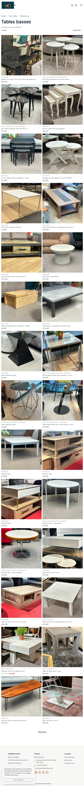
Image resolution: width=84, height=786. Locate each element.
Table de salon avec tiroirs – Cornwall (13, 622)
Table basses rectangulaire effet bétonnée (56, 326)
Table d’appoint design (8, 375)
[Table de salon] (21, 450)
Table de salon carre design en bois (13, 671)
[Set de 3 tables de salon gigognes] (62, 104)
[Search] (81, 5)
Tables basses (4, 77)
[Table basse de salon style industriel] (21, 252)
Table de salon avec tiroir (50, 572)
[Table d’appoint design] (21, 351)
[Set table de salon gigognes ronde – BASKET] (62, 154)
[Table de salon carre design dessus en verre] (62, 597)
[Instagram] (39, 772)
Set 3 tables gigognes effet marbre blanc (55, 79)
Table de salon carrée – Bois (51, 671)
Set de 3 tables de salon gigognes (53, 128)
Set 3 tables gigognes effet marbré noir (14, 128)
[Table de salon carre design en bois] (21, 647)
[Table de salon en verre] (62, 696)
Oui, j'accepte (18, 780)
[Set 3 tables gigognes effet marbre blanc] (62, 55)
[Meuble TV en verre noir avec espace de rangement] (21, 55)
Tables (61, 373)
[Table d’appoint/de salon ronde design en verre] (62, 400)
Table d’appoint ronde (8, 424)
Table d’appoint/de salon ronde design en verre (58, 424)
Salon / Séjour (13, 16)
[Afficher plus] (42, 732)
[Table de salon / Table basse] (62, 499)
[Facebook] (35, 772)
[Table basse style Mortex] (62, 252)
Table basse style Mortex (50, 276)
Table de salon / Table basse (51, 523)
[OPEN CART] (76, 5)
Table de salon (6, 474)
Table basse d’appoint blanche (11, 227)
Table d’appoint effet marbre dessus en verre (57, 375)
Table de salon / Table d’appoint (11, 572)
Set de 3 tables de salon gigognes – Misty (15, 178)
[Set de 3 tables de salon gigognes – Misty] (21, 154)
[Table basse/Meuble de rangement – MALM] (21, 302)
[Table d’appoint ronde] (21, 400)
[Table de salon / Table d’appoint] (21, 548)
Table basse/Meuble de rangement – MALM (15, 326)
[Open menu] (15, 5)
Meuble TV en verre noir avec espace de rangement (18, 79)
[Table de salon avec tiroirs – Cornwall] (21, 597)
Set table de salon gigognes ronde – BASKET (57, 178)
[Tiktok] (43, 772)
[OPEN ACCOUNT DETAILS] (72, 5)
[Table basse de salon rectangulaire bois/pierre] (62, 203)
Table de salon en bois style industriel (13, 720)
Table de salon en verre (50, 720)
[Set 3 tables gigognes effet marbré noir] (21, 104)
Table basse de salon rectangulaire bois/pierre (57, 227)
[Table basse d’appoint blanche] (21, 203)
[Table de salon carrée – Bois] (62, 647)
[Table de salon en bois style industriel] (21, 696)
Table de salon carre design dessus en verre (57, 622)
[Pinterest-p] (47, 772)
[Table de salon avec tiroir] (62, 548)
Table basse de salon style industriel (13, 276)
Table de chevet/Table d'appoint (50, 77)
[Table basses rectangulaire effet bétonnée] (62, 302)
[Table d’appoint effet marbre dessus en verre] (62, 351)
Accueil (3, 16)
